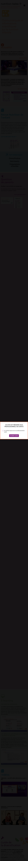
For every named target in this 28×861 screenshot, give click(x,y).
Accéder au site (14, 435)
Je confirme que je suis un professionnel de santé (14, 431)
